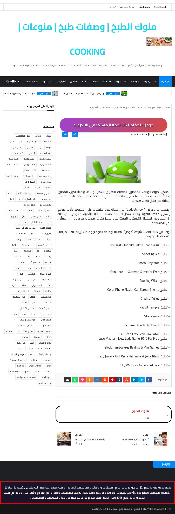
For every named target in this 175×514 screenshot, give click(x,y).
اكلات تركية (14, 159)
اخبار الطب (46, 141)
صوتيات (31, 274)
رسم (16, 251)
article (30, 348)
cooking (33, 360)
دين (37, 251)
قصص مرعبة (45, 314)
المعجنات (106, 81)
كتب (15, 314)
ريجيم (38, 256)
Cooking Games (17, 360)
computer (46, 360)
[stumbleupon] (126, 379)
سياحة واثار (35, 262)
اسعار (30, 147)
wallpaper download (27, 377)
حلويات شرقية (44, 245)
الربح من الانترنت (25, 193)
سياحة (48, 262)
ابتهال (48, 136)
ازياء (40, 147)
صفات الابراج (45, 274)
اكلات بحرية (29, 159)
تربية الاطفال (36, 222)
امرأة (23, 216)
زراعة (29, 256)
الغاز (12, 199)
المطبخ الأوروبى (44, 210)
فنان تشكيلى (45, 297)
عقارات (14, 285)
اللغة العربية (29, 205)
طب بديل (32, 279)
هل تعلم (21, 343)
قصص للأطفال (27, 308)
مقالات (166, 91)
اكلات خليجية (45, 164)
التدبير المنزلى (45, 182)
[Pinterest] (112, 379)
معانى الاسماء (25, 325)
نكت (32, 343)
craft (49, 366)
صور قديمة (46, 279)
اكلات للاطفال (29, 170)
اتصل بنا (113, 7)
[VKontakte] (97, 379)
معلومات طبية (44, 331)
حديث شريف (34, 239)
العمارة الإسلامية (26, 199)
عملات (48, 291)
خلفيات (13, 245)
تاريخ (49, 222)
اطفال (32, 153)
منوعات (154, 91)
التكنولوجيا (30, 182)
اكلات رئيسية (150, 81)
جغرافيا (48, 239)
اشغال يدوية (45, 153)
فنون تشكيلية (19, 297)
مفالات (9, 331)
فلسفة (37, 291)
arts (21, 348)
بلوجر (13, 216)
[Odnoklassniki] (89, 379)
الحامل (26, 187)
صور (21, 274)
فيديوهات (46, 302)
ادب (20, 141)
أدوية (48, 147)
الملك (48, 216)
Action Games (44, 348)
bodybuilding (45, 354)
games (20, 366)
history (48, 371)
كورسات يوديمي (27, 320)
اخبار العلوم (32, 141)
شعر (17, 268)
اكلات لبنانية (46, 170)
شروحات (27, 268)
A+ (74, 134)
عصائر (24, 285)
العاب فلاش (45, 199)
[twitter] (141, 379)
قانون (34, 302)
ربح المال (27, 251)
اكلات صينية (12, 164)
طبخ (49, 285)
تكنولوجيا (61, 81)
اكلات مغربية (45, 176)
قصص (73, 81)
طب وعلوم (47, 81)
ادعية (11, 141)
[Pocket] (82, 379)
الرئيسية (165, 81)
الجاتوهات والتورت (42, 187)
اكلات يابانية (12, 176)
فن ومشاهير (23, 291)
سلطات (94, 81)
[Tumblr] (119, 379)
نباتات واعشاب (44, 343)
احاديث (38, 136)
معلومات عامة (25, 331)
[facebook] (149, 379)
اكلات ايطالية (45, 159)
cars (32, 354)
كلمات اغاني (45, 320)
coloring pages (18, 354)
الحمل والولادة (44, 193)
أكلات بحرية (121, 81)
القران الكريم (45, 205)
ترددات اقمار (45, 228)
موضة (25, 337)
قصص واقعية (28, 314)
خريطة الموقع (144, 7)
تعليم (33, 233)
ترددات (23, 222)
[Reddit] (104, 379)
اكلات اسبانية (18, 153)
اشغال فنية (17, 147)
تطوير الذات (46, 233)
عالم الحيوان (37, 285)
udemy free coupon (19, 371)
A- (65, 134)
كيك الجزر (47, 325)
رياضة (48, 256)
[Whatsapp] (75, 379)
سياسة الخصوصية (127, 7)
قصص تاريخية (45, 308)
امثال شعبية (35, 216)
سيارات (22, 262)
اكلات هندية (29, 176)
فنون (32, 297)
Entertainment (35, 366)
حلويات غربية (27, 245)
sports (37, 371)
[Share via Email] (67, 379)
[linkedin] (134, 379)
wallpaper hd (45, 383)
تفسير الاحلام (31, 81)
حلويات (136, 81)
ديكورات (47, 251)
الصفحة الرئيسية (160, 7)
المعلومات (13, 210)
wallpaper (46, 377)
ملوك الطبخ (159, 135)
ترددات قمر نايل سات (25, 228)
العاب (83, 81)
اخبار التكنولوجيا (23, 136)
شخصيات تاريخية (43, 268)
